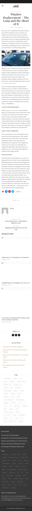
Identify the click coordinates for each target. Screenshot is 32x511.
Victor (11, 27)
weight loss (13, 421)
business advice (21, 381)
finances (13, 393)
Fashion (22, 390)
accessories (7, 378)
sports (5, 418)
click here (9, 500)
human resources (20, 399)
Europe (15, 390)
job (20, 402)
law (24, 402)
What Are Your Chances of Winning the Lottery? (13, 443)
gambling (6, 396)
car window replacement (9, 83)
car (28, 185)
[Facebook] (13, 335)
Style (11, 418)
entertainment (7, 390)
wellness (21, 421)
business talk (7, 384)
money (5, 409)
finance (6, 393)
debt (12, 387)
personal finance (8, 412)
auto (21, 378)
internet (6, 402)
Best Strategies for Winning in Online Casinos (12, 446)
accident (15, 378)
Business (12, 381)
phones (17, 412)
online (11, 409)
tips (21, 418)
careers (6, 387)
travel (5, 421)
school (14, 415)
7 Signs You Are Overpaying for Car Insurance (15, 257)
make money (17, 406)
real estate (7, 415)
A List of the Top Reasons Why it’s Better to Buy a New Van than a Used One (16, 319)
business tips (17, 384)
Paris (16, 409)
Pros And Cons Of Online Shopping (13, 347)
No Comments (19, 27)
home (18, 396)
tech (16, 418)
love (10, 406)
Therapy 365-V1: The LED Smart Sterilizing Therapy (14, 438)
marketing (25, 406)
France (19, 393)
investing (13, 402)
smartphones (22, 415)
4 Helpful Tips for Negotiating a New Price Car (16, 283)
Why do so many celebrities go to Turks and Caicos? (14, 441)
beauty (5, 381)
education (18, 387)
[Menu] (2, 6)
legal (5, 406)
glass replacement (13, 110)
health (13, 396)
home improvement (8, 399)
